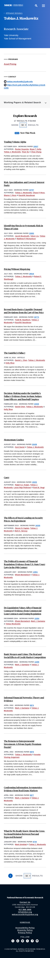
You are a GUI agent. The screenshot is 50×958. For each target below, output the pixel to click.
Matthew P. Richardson (26, 239)
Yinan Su (25, 152)
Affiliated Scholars (14, 13)
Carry (6, 477)
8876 (32, 752)
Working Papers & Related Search (22, 102)
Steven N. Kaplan (22, 528)
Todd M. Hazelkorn (22, 320)
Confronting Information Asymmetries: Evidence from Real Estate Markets (23, 789)
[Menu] (43, 5)
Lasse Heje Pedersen (22, 487)
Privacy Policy (25, 933)
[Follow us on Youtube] (37, 940)
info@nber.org (25, 912)
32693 (31, 233)
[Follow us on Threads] (27, 940)
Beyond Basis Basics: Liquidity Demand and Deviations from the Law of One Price (24, 311)
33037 (35, 146)
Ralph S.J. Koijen (22, 485)
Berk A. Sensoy (21, 531)
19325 (34, 482)
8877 (32, 795)
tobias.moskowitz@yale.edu (20, 81)
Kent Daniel (20, 447)
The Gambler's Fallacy (14, 352)
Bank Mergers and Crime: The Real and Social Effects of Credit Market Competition (25, 656)
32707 (31, 190)
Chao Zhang (36, 152)
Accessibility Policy (25, 928)
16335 (37, 525)
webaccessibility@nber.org (25, 914)
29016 (31, 274)
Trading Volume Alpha (15, 141)
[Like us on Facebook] (32, 940)
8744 (35, 842)
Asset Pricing (10, 64)
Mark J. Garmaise (38, 621)
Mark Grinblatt (21, 844)
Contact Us (25, 902)
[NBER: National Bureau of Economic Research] (14, 6)
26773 (36, 317)
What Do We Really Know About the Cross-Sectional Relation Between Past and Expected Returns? (24, 834)
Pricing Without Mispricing (17, 269)
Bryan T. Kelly (35, 149)
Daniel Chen (20, 407)
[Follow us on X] (12, 940)
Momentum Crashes (14, 439)
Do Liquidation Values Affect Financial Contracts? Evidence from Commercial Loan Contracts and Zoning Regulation (22, 610)
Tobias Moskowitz (13, 624)
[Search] (36, 5)
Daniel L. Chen (21, 360)
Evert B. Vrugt (39, 487)
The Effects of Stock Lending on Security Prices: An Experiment (23, 519)
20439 (34, 444)
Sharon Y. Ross (10, 195)
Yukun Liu (34, 236)
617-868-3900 (25, 909)
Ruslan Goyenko (22, 149)
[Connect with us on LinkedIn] (17, 940)
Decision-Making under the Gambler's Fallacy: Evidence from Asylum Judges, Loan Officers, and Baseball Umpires (23, 396)
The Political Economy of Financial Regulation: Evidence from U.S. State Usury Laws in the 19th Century (24, 564)
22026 (36, 404)
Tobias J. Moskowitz (12, 152)
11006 (36, 662)
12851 (35, 572)
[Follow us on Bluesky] (22, 940)
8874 (32, 705)
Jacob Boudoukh (22, 236)
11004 (36, 618)
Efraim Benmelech (22, 575)
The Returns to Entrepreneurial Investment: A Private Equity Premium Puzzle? (22, 744)
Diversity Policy (25, 930)
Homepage (25, 922)
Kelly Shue (10, 363)
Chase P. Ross (39, 193)
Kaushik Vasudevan (27, 195)
